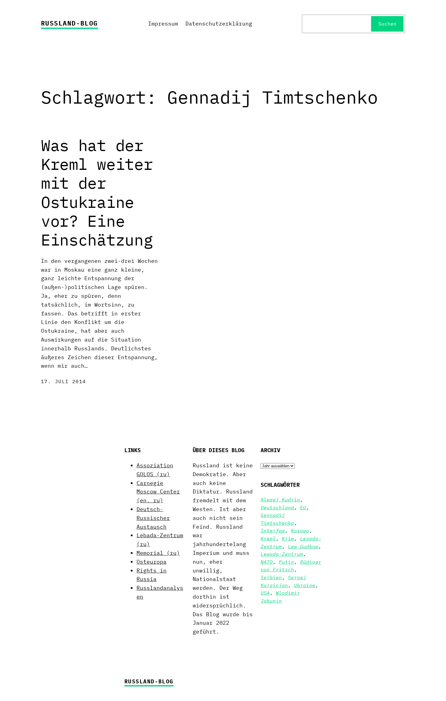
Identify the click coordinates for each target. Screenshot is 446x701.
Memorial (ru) (158, 552)
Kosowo (300, 530)
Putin (286, 562)
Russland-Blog (69, 23)
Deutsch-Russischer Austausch (153, 518)
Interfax (273, 530)
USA (265, 593)
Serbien (271, 577)
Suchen (387, 24)
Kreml (268, 538)
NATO (267, 562)
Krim (288, 538)
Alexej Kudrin (280, 500)
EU (303, 507)
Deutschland (277, 507)
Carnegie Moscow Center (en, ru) (158, 491)
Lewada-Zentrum (282, 554)
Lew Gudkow (303, 546)
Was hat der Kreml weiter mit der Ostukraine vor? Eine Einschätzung (97, 192)
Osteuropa (152, 561)
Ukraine (304, 585)
